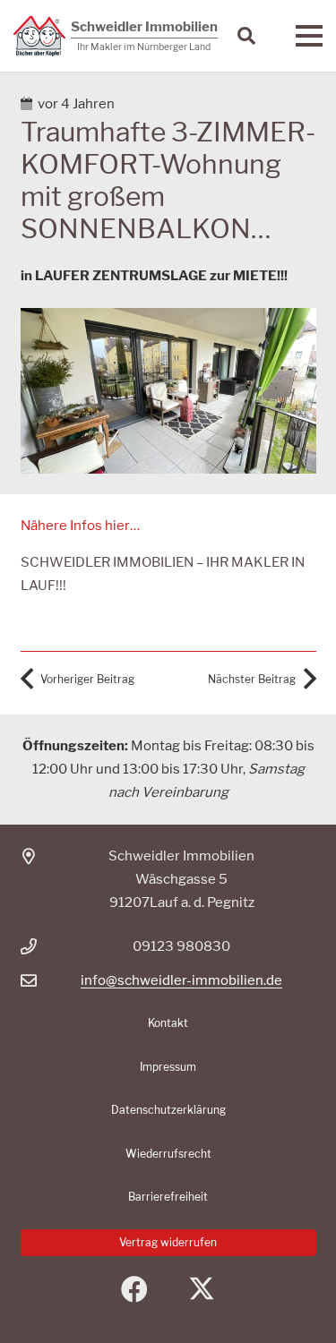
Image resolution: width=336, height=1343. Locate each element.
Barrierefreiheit (168, 1196)
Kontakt (168, 1023)
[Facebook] (134, 1289)
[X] (202, 1289)
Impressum (168, 1067)
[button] (246, 36)
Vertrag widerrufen (168, 1242)
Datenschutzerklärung (168, 1109)
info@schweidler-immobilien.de (181, 980)
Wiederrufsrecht (168, 1153)
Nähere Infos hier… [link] (80, 526)
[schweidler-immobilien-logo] (39, 36)
